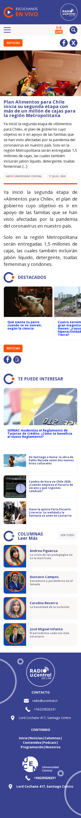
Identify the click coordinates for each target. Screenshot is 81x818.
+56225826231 (45, 709)
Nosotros (53, 747)
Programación (32, 747)
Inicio (23, 738)
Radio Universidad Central (24, 176)
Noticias (13, 43)
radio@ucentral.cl (44, 700)
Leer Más (28, 538)
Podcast (49, 742)
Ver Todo (67, 535)
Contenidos (32, 742)
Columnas (53, 738)
